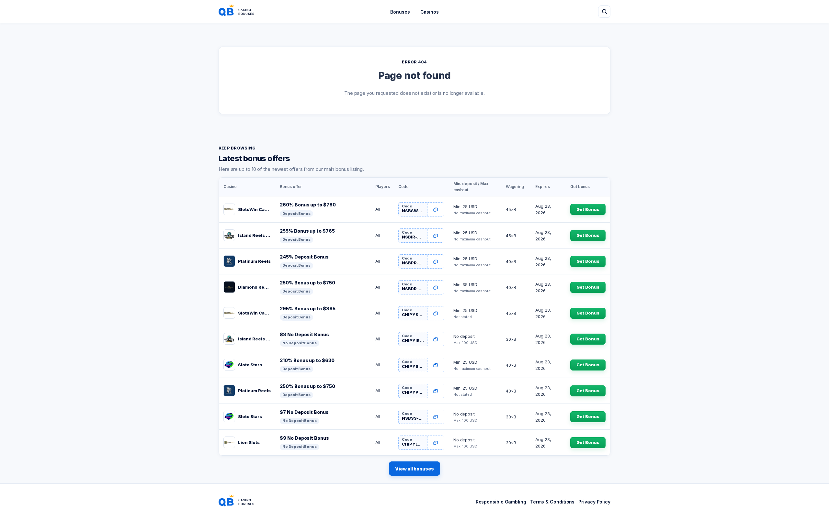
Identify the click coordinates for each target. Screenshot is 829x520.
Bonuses (400, 12)
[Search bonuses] (604, 12)
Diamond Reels (254, 287)
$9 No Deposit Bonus (304, 438)
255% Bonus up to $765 (307, 231)
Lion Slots (249, 442)
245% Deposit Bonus (304, 257)
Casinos (429, 12)
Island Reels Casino (254, 235)
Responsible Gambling (501, 501)
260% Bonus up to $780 (307, 204)
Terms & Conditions (552, 501)
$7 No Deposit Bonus (304, 412)
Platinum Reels (254, 261)
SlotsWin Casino (254, 209)
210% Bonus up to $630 (307, 360)
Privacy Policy (594, 501)
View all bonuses (414, 468)
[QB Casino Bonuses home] (242, 12)
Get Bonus (587, 209)
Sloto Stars (250, 364)
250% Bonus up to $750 (307, 282)
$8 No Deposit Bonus (304, 334)
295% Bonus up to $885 (307, 308)
